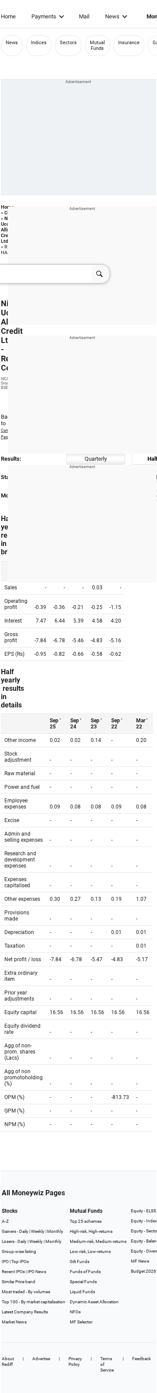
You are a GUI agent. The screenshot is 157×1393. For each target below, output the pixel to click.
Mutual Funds (97, 45)
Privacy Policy (75, 1361)
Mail (84, 16)
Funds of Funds (85, 1271)
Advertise (41, 1359)
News (112, 16)
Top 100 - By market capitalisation (33, 1302)
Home (8, 16)
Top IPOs (20, 1261)
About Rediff (8, 1361)
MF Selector (81, 1322)
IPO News (36, 1271)
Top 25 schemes (86, 1221)
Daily (23, 1231)
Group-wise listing (19, 1251)
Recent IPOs (13, 1271)
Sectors (68, 43)
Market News (14, 1322)
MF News (140, 1261)
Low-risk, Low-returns (90, 1251)
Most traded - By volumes (26, 1292)
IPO (5, 1261)
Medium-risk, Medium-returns (98, 1241)
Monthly (55, 1231)
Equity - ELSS (143, 1211)
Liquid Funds (82, 1292)
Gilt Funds (79, 1261)
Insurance (129, 43)
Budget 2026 (143, 1271)
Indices (39, 43)
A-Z (5, 1221)
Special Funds (83, 1281)
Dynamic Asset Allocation (94, 1302)
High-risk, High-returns (91, 1231)
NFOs (75, 1312)
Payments (43, 16)
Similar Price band (18, 1281)
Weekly (37, 1231)
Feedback (141, 1359)
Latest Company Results (25, 1312)
